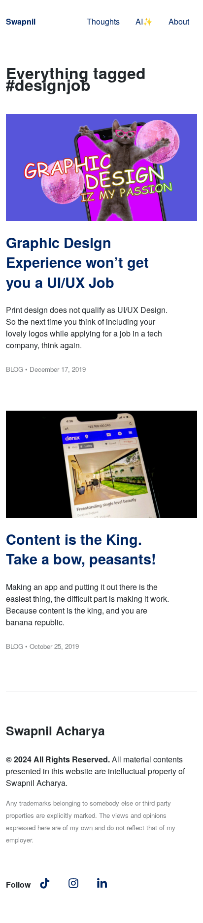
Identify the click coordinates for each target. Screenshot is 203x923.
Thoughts (103, 21)
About (179, 21)
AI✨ (144, 21)
